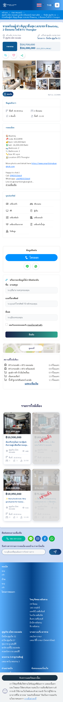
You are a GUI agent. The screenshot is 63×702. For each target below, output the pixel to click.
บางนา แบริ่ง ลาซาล (39, 632)
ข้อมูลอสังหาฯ (11, 103)
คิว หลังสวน (34, 626)
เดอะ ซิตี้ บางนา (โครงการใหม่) (42, 640)
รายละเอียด (10, 127)
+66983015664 (23, 178)
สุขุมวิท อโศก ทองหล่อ (12, 632)
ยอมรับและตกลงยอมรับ (18, 325)
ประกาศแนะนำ (16, 12)
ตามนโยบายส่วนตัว (34, 325)
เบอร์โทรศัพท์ (11, 298)
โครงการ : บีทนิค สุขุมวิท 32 (49, 38)
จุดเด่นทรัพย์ (10, 196)
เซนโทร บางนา (36, 636)
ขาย (3, 571)
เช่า (3, 574)
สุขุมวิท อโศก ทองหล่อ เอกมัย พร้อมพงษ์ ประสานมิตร (21, 15)
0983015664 (16, 175)
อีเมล (7, 311)
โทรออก (34, 257)
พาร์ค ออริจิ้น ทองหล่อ (11, 647)
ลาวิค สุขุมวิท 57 (8, 640)
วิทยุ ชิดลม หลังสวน (38, 599)
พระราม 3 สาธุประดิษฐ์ (12, 657)
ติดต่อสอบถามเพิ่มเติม (12, 532)
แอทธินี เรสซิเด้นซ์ (37, 611)
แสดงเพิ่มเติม (31, 383)
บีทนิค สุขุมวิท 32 (50, 15)
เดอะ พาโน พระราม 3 (11, 661)
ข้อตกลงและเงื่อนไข (40, 668)
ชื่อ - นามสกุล (11, 284)
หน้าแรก (5, 12)
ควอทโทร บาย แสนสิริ (11, 651)
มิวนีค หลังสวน (36, 622)
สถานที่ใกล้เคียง (11, 359)
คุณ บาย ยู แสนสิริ (9, 643)
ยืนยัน (31, 334)
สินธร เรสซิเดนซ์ (36, 618)
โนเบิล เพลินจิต (36, 615)
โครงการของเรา (8, 591)
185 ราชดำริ (35, 607)
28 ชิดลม (33, 604)
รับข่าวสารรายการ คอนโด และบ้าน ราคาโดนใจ (23, 546)
